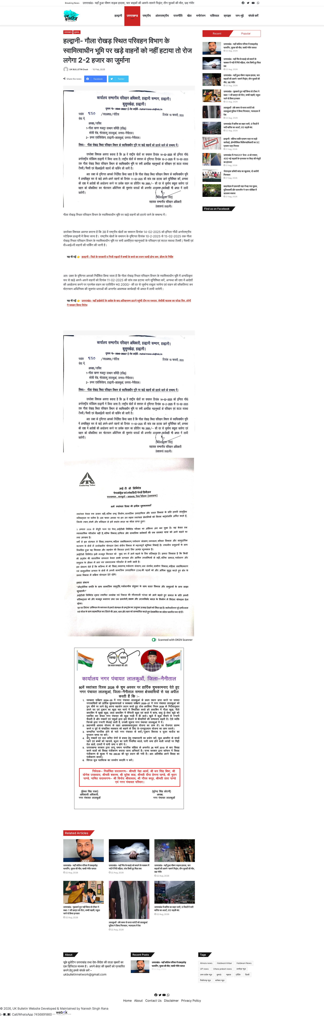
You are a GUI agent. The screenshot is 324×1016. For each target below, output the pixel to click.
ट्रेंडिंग (238, 974)
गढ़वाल (228, 974)
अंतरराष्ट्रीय (162, 15)
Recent (217, 33)
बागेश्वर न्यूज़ (219, 980)
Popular (246, 33)
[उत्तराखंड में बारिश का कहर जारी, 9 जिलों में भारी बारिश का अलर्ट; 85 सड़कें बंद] (174, 892)
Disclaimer (171, 1000)
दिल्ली (247, 974)
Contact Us (153, 1000)
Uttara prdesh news (222, 969)
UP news (204, 969)
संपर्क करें (253, 15)
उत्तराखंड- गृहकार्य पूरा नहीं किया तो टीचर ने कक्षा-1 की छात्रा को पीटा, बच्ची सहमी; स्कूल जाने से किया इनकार (142, 3)
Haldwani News (244, 963)
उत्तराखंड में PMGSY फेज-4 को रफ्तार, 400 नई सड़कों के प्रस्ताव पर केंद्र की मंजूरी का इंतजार (242, 158)
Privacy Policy (191, 1000)
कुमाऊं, (76, 32)
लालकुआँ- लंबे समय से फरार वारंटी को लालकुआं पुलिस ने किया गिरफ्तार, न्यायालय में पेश (242, 111)
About (138, 1000)
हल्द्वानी (118, 15)
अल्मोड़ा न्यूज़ (241, 969)
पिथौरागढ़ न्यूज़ (205, 980)
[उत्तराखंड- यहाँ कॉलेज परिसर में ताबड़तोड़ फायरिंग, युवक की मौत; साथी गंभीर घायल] (83, 850)
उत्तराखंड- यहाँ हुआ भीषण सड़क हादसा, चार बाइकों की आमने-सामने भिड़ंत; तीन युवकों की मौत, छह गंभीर (174, 868)
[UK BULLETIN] (71, 16)
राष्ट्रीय (147, 15)
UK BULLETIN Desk (78, 69)
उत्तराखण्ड (132, 15)
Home (127, 1000)
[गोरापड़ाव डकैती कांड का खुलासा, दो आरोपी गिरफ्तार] (211, 175)
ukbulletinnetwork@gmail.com (84, 974)
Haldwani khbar (224, 963)
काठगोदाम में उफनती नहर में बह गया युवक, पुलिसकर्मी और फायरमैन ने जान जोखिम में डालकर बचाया (241, 190)
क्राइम (227, 15)
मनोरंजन (200, 15)
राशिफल (214, 15)
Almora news (206, 963)
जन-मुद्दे (240, 15)
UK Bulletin (20, 1008)
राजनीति (177, 15)
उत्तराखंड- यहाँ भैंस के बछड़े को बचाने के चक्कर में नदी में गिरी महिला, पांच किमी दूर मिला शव (242, 62)
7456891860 (43, 1014)
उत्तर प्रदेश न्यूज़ (206, 974)
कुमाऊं (219, 974)
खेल (189, 15)
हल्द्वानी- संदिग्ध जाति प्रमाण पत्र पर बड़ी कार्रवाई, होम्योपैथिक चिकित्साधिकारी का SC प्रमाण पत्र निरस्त (242, 142)
